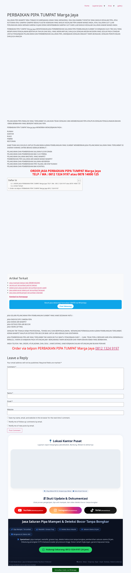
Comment (11, 367)
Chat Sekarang (65, 306)
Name (10, 393)
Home (87, 6)
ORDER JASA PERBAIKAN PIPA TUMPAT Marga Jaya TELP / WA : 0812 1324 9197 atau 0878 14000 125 (47, 183)
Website (10, 409)
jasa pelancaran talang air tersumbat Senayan (27, 290)
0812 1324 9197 (107, 348)
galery (119, 6)
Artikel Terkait (18, 186)
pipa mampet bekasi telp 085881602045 (24, 283)
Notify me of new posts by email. (21, 426)
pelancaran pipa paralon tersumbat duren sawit (27, 288)
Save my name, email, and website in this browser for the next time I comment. (39, 418)
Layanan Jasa (97, 6)
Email (10, 401)
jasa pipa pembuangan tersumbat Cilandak (26, 293)
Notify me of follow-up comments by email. (25, 422)
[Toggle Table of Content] (78, 180)
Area (110, 6)
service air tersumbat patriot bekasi (23, 285)
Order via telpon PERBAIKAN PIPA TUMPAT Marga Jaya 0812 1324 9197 (34, 188)
